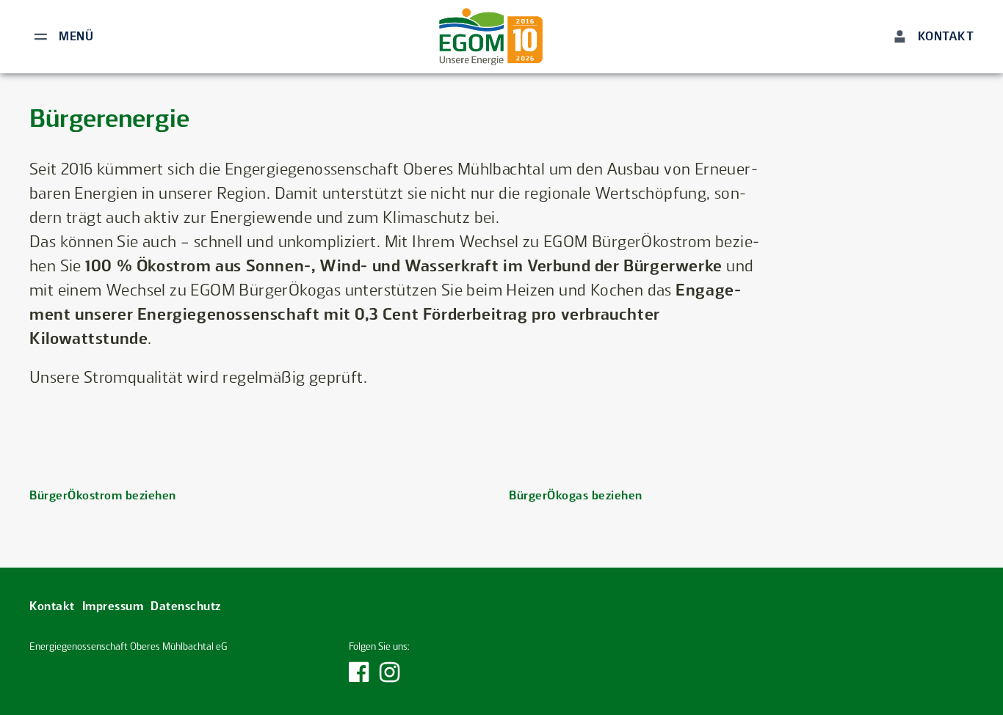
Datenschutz (186, 606)
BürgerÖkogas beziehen (575, 495)
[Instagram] (390, 676)
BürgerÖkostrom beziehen (102, 495)
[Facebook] (359, 676)
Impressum (113, 606)
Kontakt (52, 606)
